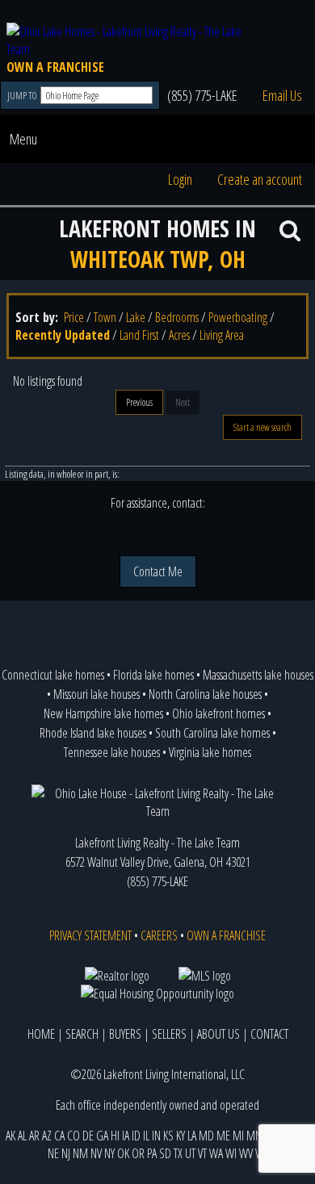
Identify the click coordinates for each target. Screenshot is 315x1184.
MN (254, 1135)
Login (180, 179)
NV (96, 1153)
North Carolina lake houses (205, 694)
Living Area (222, 335)
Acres (179, 335)
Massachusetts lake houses (258, 675)
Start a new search (262, 427)
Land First (139, 335)
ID (136, 1135)
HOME (41, 1034)
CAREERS (159, 935)
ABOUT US (218, 1034)
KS (168, 1135)
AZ (47, 1135)
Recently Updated (62, 335)
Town (105, 317)
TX (178, 1153)
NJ (65, 1153)
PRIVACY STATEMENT (90, 935)
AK (10, 1135)
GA (102, 1135)
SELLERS (169, 1034)
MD (206, 1135)
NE (53, 1153)
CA (59, 1135)
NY (109, 1153)
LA (191, 1135)
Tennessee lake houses (112, 752)
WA (216, 1153)
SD (165, 1153)
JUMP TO (23, 96)
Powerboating (237, 317)
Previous (139, 402)
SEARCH (82, 1034)
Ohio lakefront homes (218, 713)
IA (125, 1135)
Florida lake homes (153, 675)
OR (138, 1153)
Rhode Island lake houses (93, 733)
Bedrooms (177, 317)
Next (182, 402)
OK (123, 1153)
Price (74, 317)
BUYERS (125, 1034)
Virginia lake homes (210, 752)
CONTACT (269, 1034)
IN (156, 1135)
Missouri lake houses (96, 694)
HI (115, 1135)
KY (180, 1135)
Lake (135, 317)
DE (88, 1135)
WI (231, 1153)
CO (73, 1135)
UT (190, 1153)
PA (152, 1153)
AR (34, 1135)
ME (223, 1135)
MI (238, 1135)
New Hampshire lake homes (103, 713)
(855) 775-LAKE (202, 95)
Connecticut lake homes (53, 675)
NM (80, 1153)
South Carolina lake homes (212, 733)
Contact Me (158, 571)
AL (22, 1135)
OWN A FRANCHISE (55, 67)
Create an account (259, 179)
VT (202, 1153)
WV (246, 1153)
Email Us (282, 95)
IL (146, 1135)
